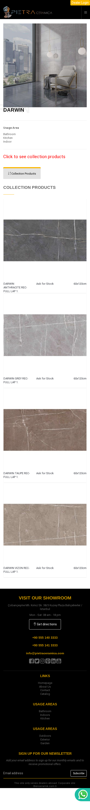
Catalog (45, 694)
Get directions (46, 624)
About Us (45, 686)
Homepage (45, 683)
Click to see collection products (34, 156)
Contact (45, 690)
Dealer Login (80, 2)
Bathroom (45, 711)
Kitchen (45, 718)
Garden (45, 743)
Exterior (45, 739)
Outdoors (45, 735)
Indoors (45, 715)
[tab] (22, 173)
